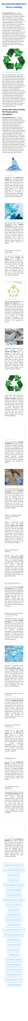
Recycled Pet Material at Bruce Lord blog (14, 5)
